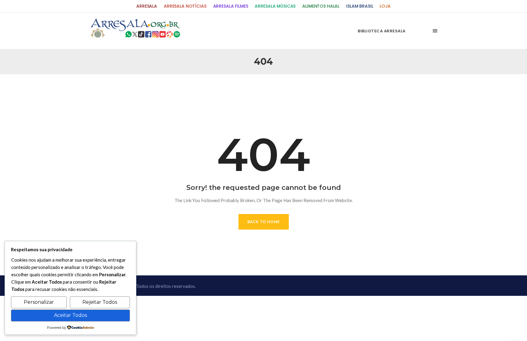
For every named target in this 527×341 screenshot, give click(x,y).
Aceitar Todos (70, 315)
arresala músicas (275, 6)
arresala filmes (230, 6)
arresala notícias (185, 6)
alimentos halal (320, 6)
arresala (146, 6)
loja (385, 6)
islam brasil (359, 6)
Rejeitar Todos (99, 302)
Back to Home (263, 221)
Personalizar (39, 302)
